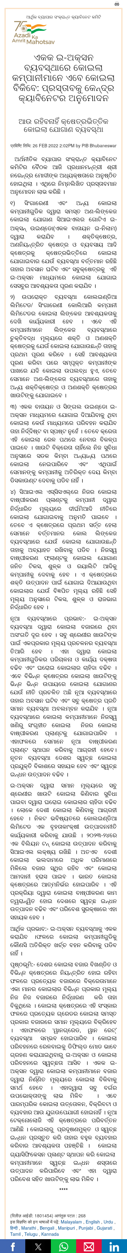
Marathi (29, 1228)
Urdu (109, 1222)
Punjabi (86, 1228)
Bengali (47, 1228)
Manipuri (67, 1228)
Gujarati (105, 1228)
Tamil (16, 1234)
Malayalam (72, 1222)
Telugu (31, 1234)
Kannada (50, 1234)
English (93, 1222)
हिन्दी (14, 1228)
